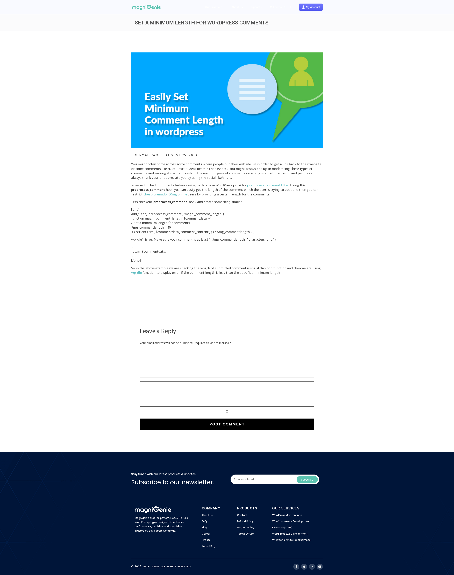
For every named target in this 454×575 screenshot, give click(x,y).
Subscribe (307, 479)
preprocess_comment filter (268, 185)
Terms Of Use (245, 533)
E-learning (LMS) (282, 527)
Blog (204, 527)
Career (206, 533)
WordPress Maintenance (287, 515)
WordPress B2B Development (290, 533)
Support (255, 7)
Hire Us (206, 540)
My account (313, 7)
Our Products (213, 7)
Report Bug (208, 546)
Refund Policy (245, 521)
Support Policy (245, 527)
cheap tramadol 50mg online (165, 194)
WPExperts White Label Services (291, 540)
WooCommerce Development (291, 521)
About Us (237, 7)
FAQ (204, 521)
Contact (242, 515)
